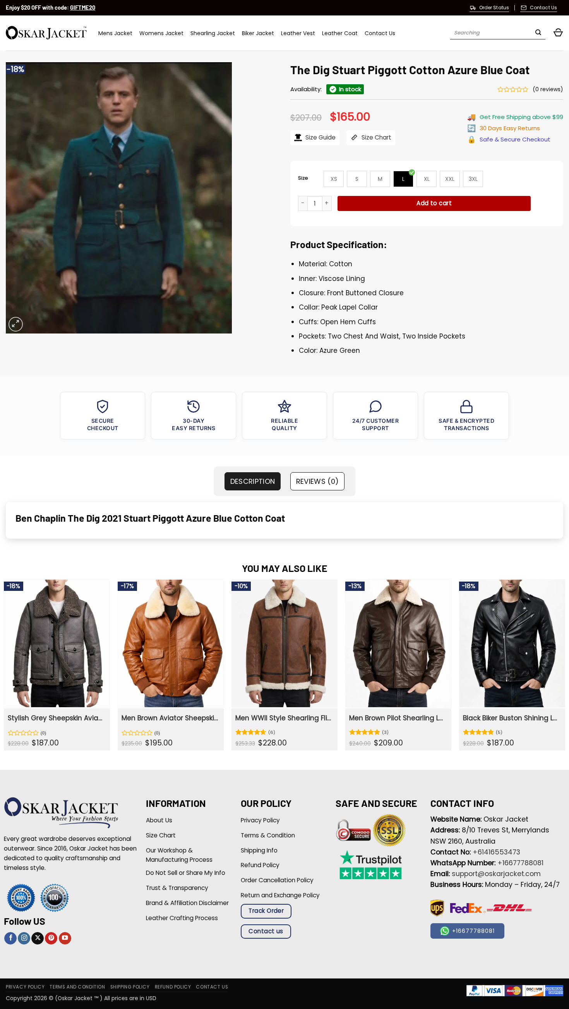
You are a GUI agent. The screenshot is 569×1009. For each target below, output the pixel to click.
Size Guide (320, 137)
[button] (558, 33)
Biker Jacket (258, 33)
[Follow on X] (37, 938)
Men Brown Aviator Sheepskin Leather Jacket (170, 718)
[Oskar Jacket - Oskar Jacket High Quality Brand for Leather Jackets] (46, 33)
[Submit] (538, 33)
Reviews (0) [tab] (317, 481)
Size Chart (375, 137)
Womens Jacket (161, 33)
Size (303, 177)
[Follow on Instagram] (24, 938)
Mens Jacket (115, 33)
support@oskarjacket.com (496, 873)
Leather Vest (298, 33)
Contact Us (380, 33)
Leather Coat (340, 33)
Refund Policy (173, 987)
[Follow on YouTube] (65, 938)
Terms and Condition (77, 987)
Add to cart (434, 203)
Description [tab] (252, 481)
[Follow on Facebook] (10, 938)
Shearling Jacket (212, 33)
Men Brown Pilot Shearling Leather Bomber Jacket (397, 718)
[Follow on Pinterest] (51, 938)
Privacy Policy (25, 987)
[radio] (333, 179)
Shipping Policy (130, 987)
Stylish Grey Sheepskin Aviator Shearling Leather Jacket (56, 718)
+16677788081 (520, 863)
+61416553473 (496, 852)
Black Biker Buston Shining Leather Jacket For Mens (511, 718)
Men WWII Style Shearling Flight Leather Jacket (283, 718)
